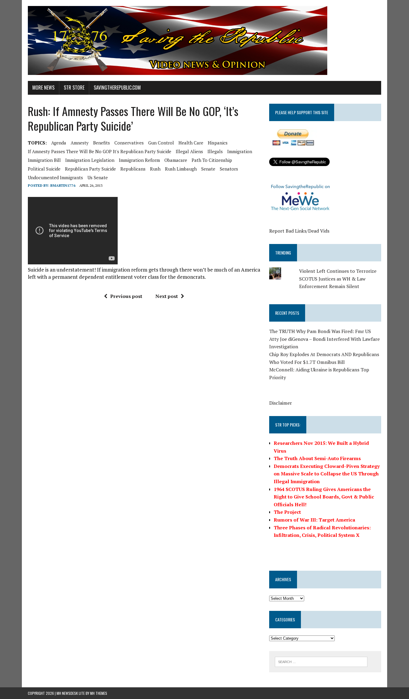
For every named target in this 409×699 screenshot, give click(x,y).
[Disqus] (144, 395)
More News (43, 87)
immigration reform (139, 160)
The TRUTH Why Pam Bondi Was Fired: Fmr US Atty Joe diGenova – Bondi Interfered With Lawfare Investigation (324, 339)
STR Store (74, 87)
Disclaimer (280, 403)
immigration (239, 151)
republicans (133, 169)
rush (155, 169)
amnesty (80, 143)
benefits (101, 143)
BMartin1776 (62, 185)
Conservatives (129, 143)
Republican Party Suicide (90, 169)
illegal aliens (189, 151)
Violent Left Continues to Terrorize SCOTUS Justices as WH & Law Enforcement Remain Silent (337, 279)
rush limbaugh (181, 169)
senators (229, 169)
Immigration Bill (44, 160)
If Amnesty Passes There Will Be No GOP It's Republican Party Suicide (99, 151)
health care (190, 143)
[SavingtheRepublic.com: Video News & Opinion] (204, 40)
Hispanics (218, 143)
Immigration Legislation (89, 160)
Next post (166, 296)
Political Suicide (44, 169)
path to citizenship (212, 160)
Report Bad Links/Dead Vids (299, 231)
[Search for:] (321, 661)
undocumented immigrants (55, 177)
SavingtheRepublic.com (117, 87)
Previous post (126, 296)
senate (208, 169)
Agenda (58, 143)
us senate (97, 177)
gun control (161, 143)
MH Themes (98, 693)
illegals (215, 151)
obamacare (175, 160)
